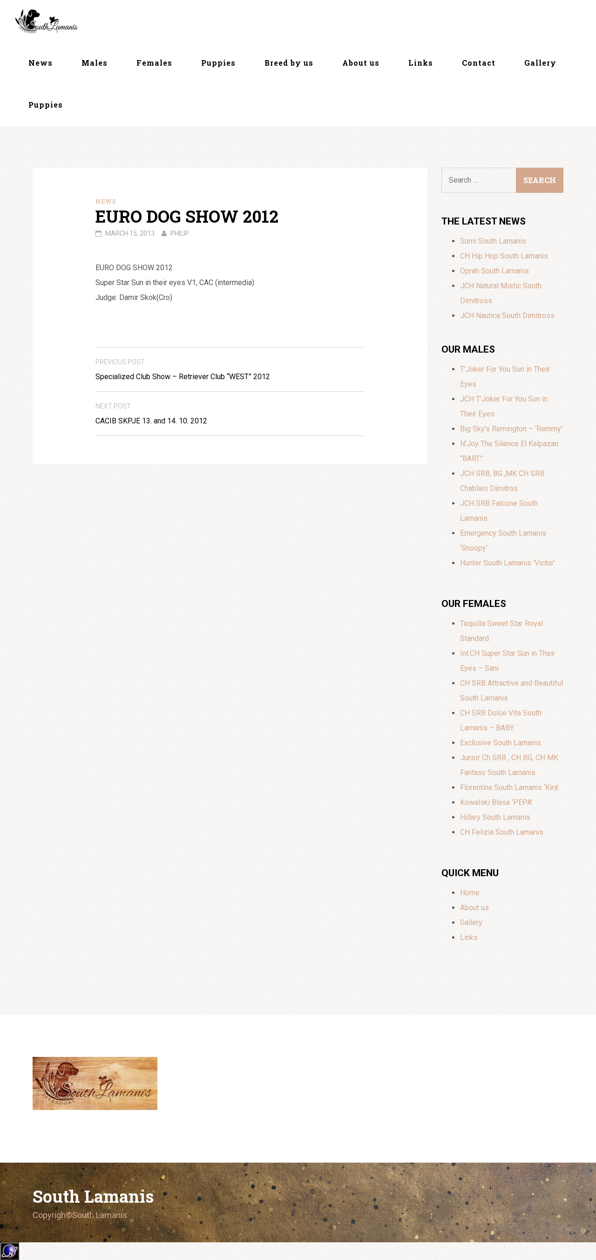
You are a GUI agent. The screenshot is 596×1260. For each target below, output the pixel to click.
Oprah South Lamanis (494, 270)
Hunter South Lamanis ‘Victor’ (507, 562)
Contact (478, 63)
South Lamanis (93, 1196)
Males (94, 63)
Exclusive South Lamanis (500, 742)
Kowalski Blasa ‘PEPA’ (496, 802)
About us (360, 63)
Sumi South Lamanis (493, 241)
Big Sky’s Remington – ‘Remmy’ (511, 428)
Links (420, 63)
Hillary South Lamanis (495, 817)
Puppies (218, 63)
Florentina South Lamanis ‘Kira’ (509, 787)
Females (154, 63)
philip (179, 233)
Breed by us (288, 63)
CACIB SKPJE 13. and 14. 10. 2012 (151, 413)
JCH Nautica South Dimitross (507, 315)
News (40, 63)
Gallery (540, 63)
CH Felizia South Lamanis (501, 832)
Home (470, 892)
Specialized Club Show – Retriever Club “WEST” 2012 (182, 369)
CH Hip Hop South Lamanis (504, 256)
